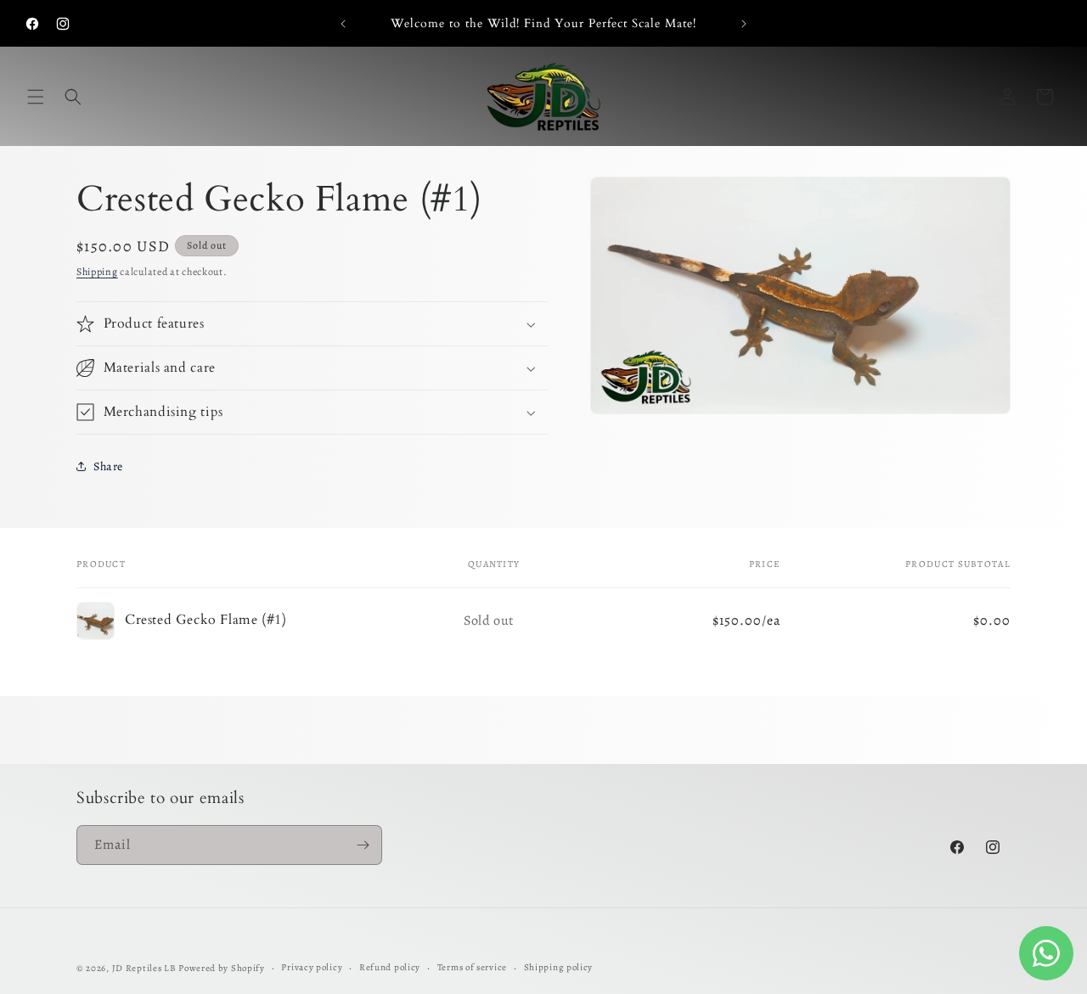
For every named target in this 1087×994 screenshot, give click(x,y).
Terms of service (472, 967)
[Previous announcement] (343, 24)
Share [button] (108, 466)
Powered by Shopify (221, 968)
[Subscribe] (362, 845)
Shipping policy (559, 967)
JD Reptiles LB (144, 968)
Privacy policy (311, 967)
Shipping (97, 271)
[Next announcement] (744, 24)
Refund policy (389, 967)
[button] (35, 96)
